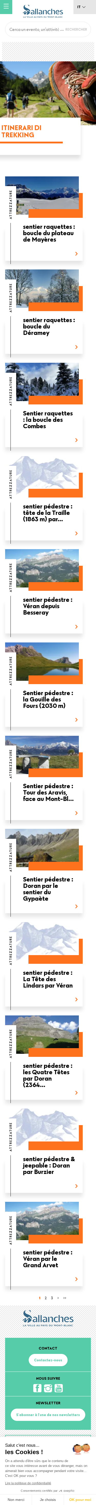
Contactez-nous (48, 1360)
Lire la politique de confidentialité (28, 1483)
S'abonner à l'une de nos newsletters (48, 1414)
